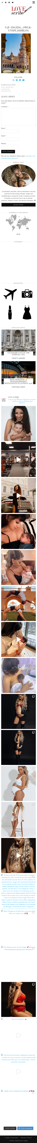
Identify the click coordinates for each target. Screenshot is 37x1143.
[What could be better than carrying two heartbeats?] (18, 711)
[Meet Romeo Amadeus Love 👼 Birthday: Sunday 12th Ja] (18, 675)
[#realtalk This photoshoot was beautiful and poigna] (18, 783)
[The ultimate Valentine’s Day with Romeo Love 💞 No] (18, 567)
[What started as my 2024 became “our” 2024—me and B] (18, 855)
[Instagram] (2, 2)
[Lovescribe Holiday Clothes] (27, 319)
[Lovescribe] (18, 11)
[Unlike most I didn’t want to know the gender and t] (18, 747)
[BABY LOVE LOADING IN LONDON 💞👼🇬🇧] (18, 1107)
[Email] (12, 2)
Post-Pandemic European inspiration (8, 88)
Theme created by (18, 1140)
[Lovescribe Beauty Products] (10, 319)
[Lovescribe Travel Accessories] (27, 300)
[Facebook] (9, 2)
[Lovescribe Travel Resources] (10, 300)
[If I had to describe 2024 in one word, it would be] (18, 891)
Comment (4, 106)
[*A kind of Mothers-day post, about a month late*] (18, 531)
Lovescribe (14, 1137)
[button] (34, 2)
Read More (18, 205)
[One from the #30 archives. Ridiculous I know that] (18, 1071)
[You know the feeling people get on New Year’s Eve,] (18, 423)
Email (3, 136)
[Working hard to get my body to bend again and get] (18, 603)
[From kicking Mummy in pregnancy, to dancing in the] (18, 639)
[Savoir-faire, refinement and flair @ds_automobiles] (18, 495)
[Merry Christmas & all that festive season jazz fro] (18, 927)
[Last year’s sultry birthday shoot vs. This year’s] (18, 999)
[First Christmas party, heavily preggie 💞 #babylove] (18, 963)
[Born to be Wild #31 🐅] (18, 1035)
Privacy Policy (26, 1137)
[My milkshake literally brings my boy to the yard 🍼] (18, 459)
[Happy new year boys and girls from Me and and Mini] (18, 819)
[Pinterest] (6, 2)
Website (3, 143)
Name (3, 128)
